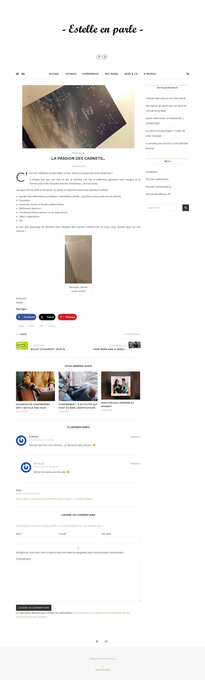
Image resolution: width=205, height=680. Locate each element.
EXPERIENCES (91, 73)
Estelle (23, 334)
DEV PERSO (111, 73)
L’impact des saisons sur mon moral (165, 98)
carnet (32, 326)
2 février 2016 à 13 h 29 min (46, 467)
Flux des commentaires (158, 186)
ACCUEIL (54, 73)
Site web (106, 533)
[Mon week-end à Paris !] (135, 345)
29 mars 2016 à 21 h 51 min (28, 493)
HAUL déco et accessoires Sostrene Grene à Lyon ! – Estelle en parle (54, 498)
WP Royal (110, 658)
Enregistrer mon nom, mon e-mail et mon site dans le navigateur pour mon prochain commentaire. (70, 552)
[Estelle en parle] (102, 30)
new (41, 326)
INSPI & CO (131, 73)
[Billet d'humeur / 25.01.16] (22, 346)
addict (21, 326)
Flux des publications (157, 179)
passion (51, 326)
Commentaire (23, 558)
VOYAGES (71, 73)
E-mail (63, 533)
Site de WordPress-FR (158, 194)
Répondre (136, 436)
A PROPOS (150, 73)
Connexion (151, 171)
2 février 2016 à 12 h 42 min (41, 440)
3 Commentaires (132, 334)
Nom (19, 533)
